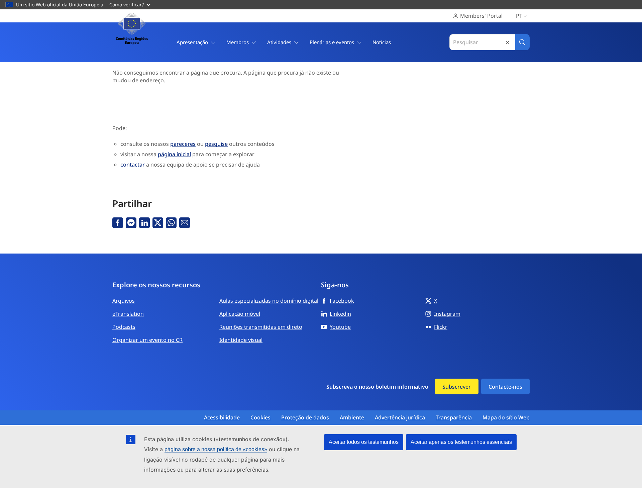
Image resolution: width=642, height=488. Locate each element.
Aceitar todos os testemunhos (364, 442)
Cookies (260, 417)
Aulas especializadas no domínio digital (268, 300)
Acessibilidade (222, 417)
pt (519, 15)
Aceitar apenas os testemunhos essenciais (461, 442)
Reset (507, 42)
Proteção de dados (305, 417)
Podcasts (123, 326)
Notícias (381, 42)
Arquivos (123, 300)
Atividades (279, 42)
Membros (237, 42)
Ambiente (352, 417)
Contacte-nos (505, 386)
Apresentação (192, 42)
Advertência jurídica (400, 417)
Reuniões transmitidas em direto (260, 326)
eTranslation (128, 313)
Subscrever (456, 386)
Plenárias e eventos (332, 42)
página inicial (174, 154)
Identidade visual (240, 340)
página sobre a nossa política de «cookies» (216, 449)
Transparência (454, 417)
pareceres (183, 144)
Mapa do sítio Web (506, 417)
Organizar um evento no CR (147, 340)
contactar (133, 164)
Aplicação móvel (239, 313)
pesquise (216, 144)
